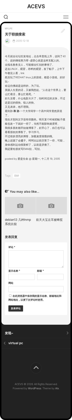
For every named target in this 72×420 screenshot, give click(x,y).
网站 (10, 282)
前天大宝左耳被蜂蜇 (49, 219)
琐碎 (16, 175)
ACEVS (36, 6)
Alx (57, 388)
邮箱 (40, 270)
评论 (11, 247)
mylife (8, 28)
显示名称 (14, 270)
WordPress (34, 388)
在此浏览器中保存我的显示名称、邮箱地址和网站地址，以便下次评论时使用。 (35, 297)
